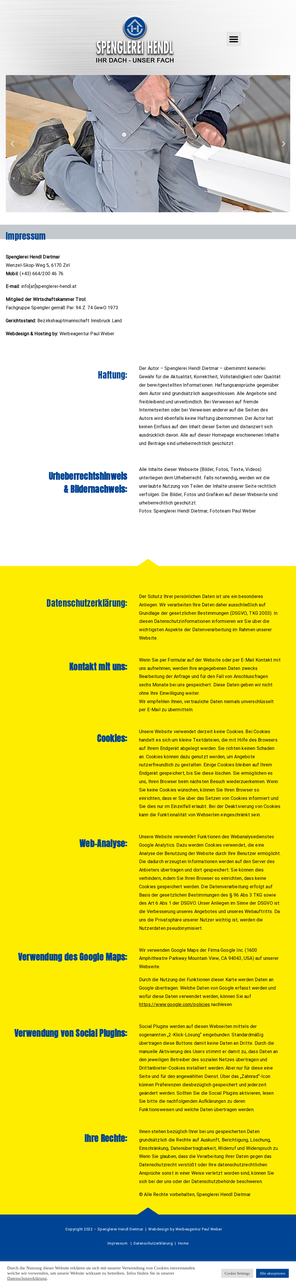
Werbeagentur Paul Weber (87, 333)
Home (183, 1243)
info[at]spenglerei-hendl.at (49, 286)
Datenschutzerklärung (27, 1278)
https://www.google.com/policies (174, 1004)
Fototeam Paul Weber (233, 511)
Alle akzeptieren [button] (272, 1273)
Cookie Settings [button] (237, 1273)
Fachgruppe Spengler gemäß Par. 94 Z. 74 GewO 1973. (62, 307)
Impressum (118, 1243)
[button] (234, 39)
